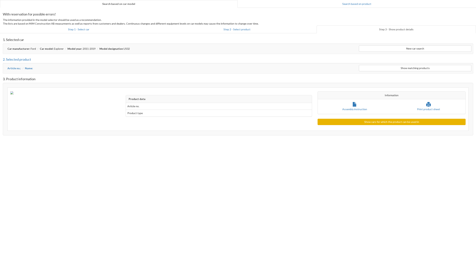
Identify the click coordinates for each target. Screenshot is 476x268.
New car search (415, 48)
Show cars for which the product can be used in (391, 121)
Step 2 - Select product (236, 29)
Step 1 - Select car (78, 29)
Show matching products (415, 68)
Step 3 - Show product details (396, 29)
